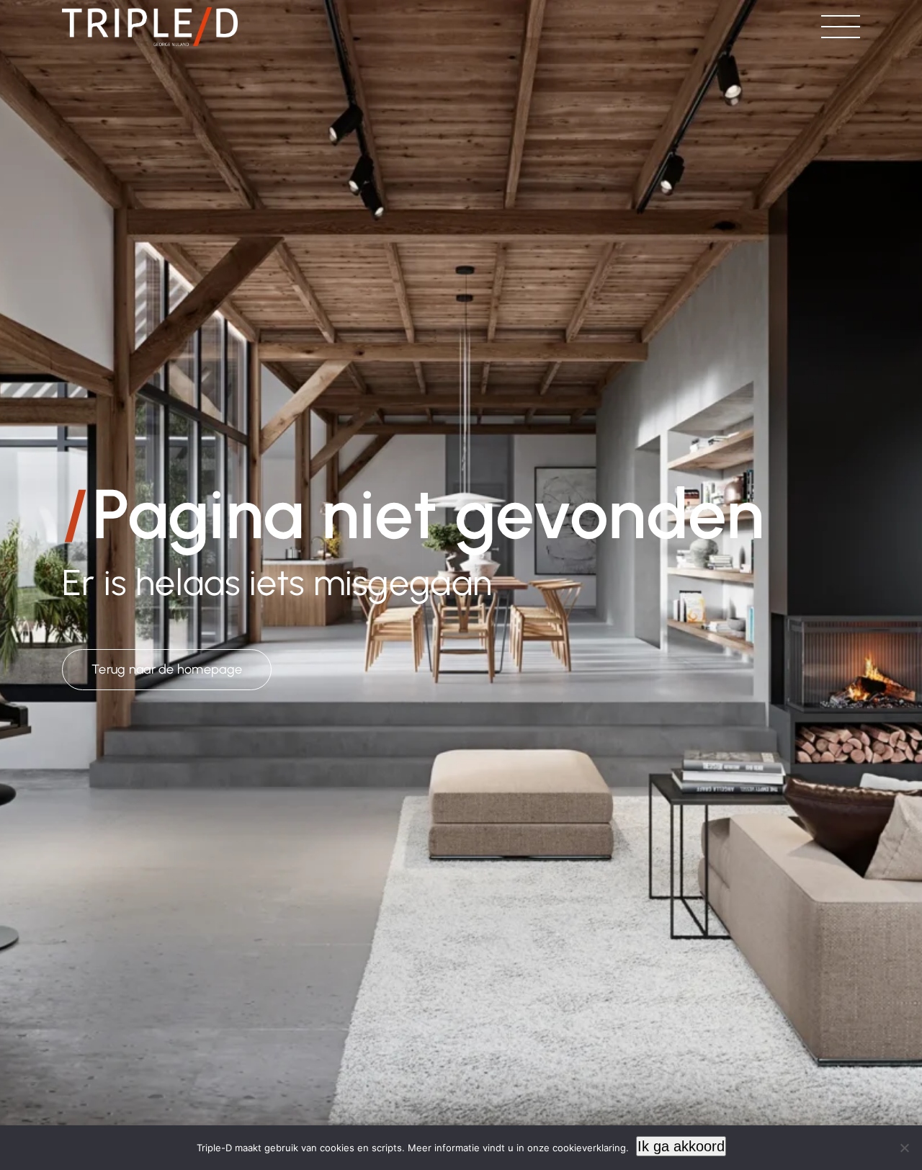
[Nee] (904, 1147)
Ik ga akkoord (681, 1146)
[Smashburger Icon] (840, 22)
